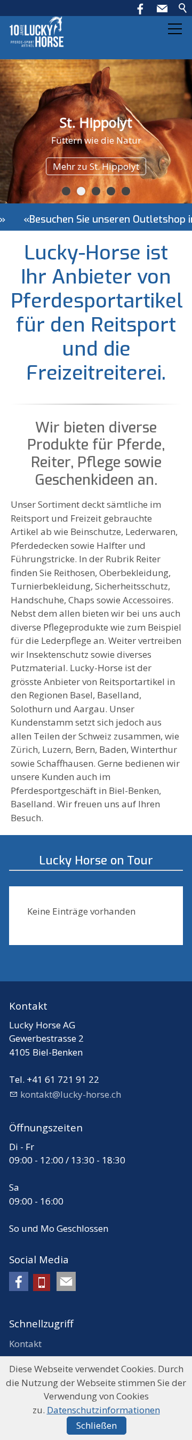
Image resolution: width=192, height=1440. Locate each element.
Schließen (96, 1425)
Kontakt (25, 1343)
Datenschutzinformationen (103, 1410)
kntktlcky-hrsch (70, 1094)
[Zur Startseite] (37, 32)
